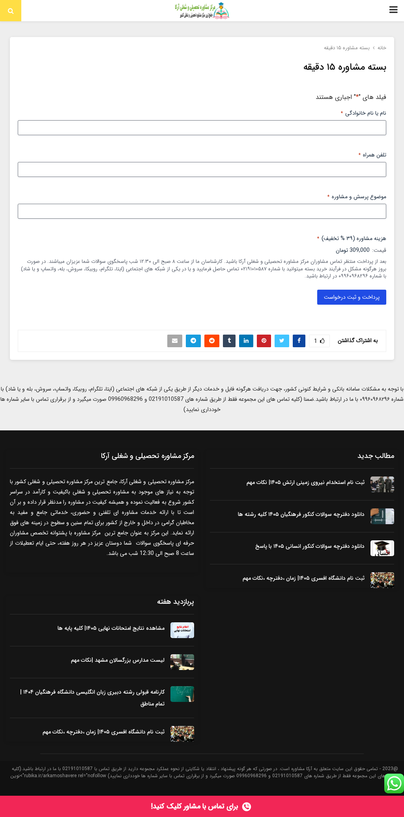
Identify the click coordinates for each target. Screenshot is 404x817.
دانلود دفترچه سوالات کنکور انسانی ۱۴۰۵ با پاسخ (310, 546)
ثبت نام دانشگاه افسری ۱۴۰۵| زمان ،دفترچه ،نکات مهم (304, 578)
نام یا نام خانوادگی (363, 113)
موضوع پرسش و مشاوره (356, 197)
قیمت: (379, 250)
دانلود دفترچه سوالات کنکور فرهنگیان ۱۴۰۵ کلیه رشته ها (301, 514)
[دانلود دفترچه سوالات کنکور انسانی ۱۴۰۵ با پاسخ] (382, 548)
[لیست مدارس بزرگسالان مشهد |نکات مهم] (182, 662)
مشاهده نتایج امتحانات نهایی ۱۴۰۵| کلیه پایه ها (111, 628)
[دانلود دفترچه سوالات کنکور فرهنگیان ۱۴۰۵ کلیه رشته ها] (382, 516)
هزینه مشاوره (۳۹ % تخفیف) (351, 238)
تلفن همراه (372, 155)
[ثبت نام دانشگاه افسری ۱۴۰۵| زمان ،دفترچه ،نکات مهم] (382, 580)
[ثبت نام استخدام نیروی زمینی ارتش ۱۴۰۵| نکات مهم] (382, 484)
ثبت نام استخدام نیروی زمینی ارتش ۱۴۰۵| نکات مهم (306, 482)
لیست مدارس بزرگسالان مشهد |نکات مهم (118, 660)
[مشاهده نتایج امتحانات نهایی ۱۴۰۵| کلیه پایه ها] (182, 630)
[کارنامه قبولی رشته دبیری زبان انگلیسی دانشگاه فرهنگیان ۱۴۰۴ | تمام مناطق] (182, 694)
